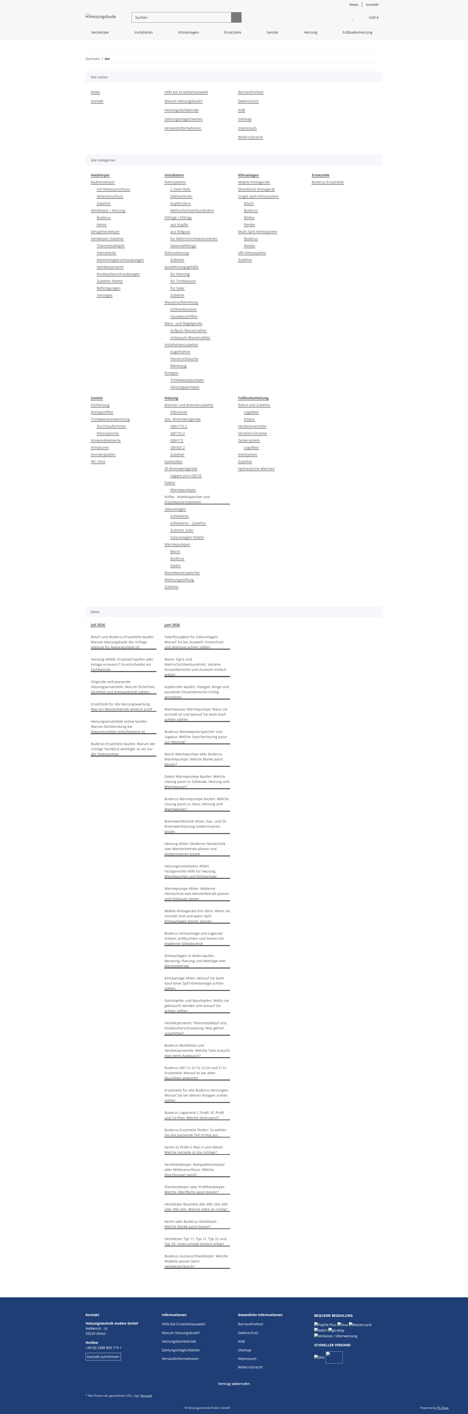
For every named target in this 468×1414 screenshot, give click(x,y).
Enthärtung (100, 405)
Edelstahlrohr (181, 196)
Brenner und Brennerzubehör (189, 405)
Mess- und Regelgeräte (183, 323)
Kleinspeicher (108, 433)
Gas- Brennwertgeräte (183, 419)
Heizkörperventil (110, 267)
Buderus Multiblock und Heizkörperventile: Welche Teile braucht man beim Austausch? (197, 1050)
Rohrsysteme (175, 182)
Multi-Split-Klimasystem (257, 231)
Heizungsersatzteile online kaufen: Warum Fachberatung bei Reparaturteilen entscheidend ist (119, 726)
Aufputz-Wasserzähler (188, 330)
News (353, 4)
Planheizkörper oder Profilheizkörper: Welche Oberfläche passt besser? (195, 1189)
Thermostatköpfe (111, 245)
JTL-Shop (442, 1408)
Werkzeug (178, 365)
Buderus (104, 217)
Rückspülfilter (102, 412)
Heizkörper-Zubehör (107, 238)
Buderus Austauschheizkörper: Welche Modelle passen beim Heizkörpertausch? (196, 1261)
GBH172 (176, 440)
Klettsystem (247, 454)
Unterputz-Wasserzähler (190, 337)
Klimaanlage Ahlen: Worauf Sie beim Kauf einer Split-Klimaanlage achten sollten (194, 983)
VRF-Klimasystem (252, 252)
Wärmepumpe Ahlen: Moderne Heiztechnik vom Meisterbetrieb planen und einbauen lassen (197, 893)
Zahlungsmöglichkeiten (184, 119)
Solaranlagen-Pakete (187, 537)
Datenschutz (248, 101)
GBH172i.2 (178, 426)
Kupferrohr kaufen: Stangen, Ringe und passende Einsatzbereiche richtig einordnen (197, 691)
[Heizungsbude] (101, 17)
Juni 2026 (172, 624)
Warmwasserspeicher (182, 572)
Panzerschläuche (184, 358)
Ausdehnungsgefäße (181, 267)
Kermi (102, 224)
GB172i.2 (177, 433)
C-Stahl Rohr (180, 189)
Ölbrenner (178, 412)
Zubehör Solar (182, 530)
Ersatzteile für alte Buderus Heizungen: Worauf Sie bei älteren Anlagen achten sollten (197, 1095)
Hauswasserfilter (184, 316)
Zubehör (104, 203)
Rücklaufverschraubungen (118, 274)
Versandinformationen (183, 128)
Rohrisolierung (177, 252)
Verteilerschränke (252, 433)
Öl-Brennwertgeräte (181, 468)
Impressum (247, 128)
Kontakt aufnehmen (103, 1356)
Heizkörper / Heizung (108, 210)
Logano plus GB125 (186, 475)
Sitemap (245, 119)
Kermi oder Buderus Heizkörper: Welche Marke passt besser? (191, 1224)
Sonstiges (104, 295)
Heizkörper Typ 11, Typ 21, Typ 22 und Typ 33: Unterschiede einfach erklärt (195, 1241)
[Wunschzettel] (353, 17)
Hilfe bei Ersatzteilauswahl (186, 92)
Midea (249, 217)
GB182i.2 (177, 447)
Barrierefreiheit (250, 92)
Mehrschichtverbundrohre (192, 210)
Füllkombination (183, 309)
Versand (146, 1396)
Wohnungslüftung (179, 579)
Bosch (249, 203)
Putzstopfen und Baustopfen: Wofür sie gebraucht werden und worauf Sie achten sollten (197, 1005)
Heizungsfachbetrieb (182, 110)
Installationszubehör (181, 344)
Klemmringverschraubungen (120, 259)
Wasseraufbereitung (181, 302)
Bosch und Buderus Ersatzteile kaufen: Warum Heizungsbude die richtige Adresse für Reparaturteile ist (122, 642)
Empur (249, 419)
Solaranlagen (175, 509)
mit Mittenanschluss (113, 189)
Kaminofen (173, 461)
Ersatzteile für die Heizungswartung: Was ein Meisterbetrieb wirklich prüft (121, 707)
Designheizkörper (105, 231)
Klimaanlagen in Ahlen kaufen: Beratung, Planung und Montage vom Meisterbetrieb (195, 960)
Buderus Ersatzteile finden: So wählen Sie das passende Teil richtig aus (196, 1132)
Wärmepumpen (183, 489)
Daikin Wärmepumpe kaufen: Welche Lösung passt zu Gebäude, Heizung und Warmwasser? (197, 781)
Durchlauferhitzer (111, 426)
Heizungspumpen (184, 387)
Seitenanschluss (110, 196)
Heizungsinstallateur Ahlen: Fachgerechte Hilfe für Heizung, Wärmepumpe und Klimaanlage (191, 871)
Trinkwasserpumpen (187, 380)
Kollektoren (179, 516)
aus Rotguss (180, 231)
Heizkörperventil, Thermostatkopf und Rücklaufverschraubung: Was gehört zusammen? (195, 1028)
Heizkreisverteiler (252, 426)
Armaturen (100, 447)
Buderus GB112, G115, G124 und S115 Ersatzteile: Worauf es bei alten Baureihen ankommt (195, 1072)
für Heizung (180, 274)
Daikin (175, 565)
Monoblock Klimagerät (256, 189)
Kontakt (372, 4)
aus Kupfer (179, 224)
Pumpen (171, 372)
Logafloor (251, 412)
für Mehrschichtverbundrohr (194, 238)
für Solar (177, 288)
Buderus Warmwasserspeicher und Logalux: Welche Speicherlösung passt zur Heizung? (196, 736)
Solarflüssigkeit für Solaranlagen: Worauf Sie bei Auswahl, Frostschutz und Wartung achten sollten (194, 642)
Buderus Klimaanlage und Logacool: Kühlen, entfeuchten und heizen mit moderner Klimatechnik (194, 938)
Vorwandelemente (106, 440)
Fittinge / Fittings (178, 217)
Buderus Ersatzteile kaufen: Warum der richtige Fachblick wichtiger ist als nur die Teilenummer (123, 748)
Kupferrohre (180, 203)
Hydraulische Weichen (256, 468)
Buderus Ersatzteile (328, 182)
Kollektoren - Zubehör (188, 523)
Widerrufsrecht (250, 137)
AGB (241, 110)
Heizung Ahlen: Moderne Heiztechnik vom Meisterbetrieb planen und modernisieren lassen (195, 848)
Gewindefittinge (183, 245)
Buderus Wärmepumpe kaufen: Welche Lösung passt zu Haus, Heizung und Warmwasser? (197, 804)
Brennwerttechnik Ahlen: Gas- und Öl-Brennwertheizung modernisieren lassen (196, 826)
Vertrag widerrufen (234, 1383)
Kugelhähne (180, 351)
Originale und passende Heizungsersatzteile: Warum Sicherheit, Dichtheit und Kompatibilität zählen (123, 686)
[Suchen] (236, 17)
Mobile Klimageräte (254, 182)
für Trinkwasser (183, 281)
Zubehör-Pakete (110, 281)
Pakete (170, 482)
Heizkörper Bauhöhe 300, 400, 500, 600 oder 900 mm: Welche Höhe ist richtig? (196, 1207)
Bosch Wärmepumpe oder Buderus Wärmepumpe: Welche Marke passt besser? (194, 759)
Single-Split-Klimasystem (258, 196)
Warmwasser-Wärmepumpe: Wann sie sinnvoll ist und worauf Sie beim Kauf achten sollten (196, 714)
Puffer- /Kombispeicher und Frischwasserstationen (187, 499)
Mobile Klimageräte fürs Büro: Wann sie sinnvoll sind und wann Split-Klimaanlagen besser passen (197, 916)
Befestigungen (108, 288)
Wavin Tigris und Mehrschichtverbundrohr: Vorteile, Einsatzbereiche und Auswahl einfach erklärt (195, 667)
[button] (343, 17)
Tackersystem (249, 440)
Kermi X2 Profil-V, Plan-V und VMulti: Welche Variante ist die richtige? (194, 1150)
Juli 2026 (98, 624)
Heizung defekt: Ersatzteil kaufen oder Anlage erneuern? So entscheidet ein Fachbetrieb (122, 664)
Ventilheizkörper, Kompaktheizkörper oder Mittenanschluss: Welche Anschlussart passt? (195, 1169)
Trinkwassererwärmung (110, 419)
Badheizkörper (103, 182)
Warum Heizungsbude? (184, 101)
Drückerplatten (103, 454)
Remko (249, 224)
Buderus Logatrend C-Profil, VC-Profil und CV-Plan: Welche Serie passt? (194, 1115)
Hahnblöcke (106, 252)
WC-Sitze (98, 461)
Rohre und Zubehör (254, 405)
